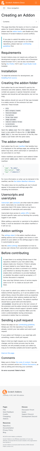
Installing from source (9, 78)
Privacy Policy (8, 430)
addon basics (17, 31)
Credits (5, 414)
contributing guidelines (26, 325)
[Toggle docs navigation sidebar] (4, 8)
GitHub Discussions (29, 364)
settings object (9, 235)
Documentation (8, 428)
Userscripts (5, 203)
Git (8, 64)
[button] (20, 22)
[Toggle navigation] (36, 3)
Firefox (11, 64)
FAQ (4, 410)
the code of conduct (23, 362)
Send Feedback (8, 412)
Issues (24, 412)
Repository (7, 426)
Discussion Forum (28, 410)
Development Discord (29, 416)
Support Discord (27, 414)
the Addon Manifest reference (24, 181)
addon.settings (12, 246)
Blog (4, 432)
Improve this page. (8, 353)
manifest (22, 146)
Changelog (7, 416)
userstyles (16, 203)
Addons (5, 419)
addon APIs (25, 213)
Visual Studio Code (29, 64)
